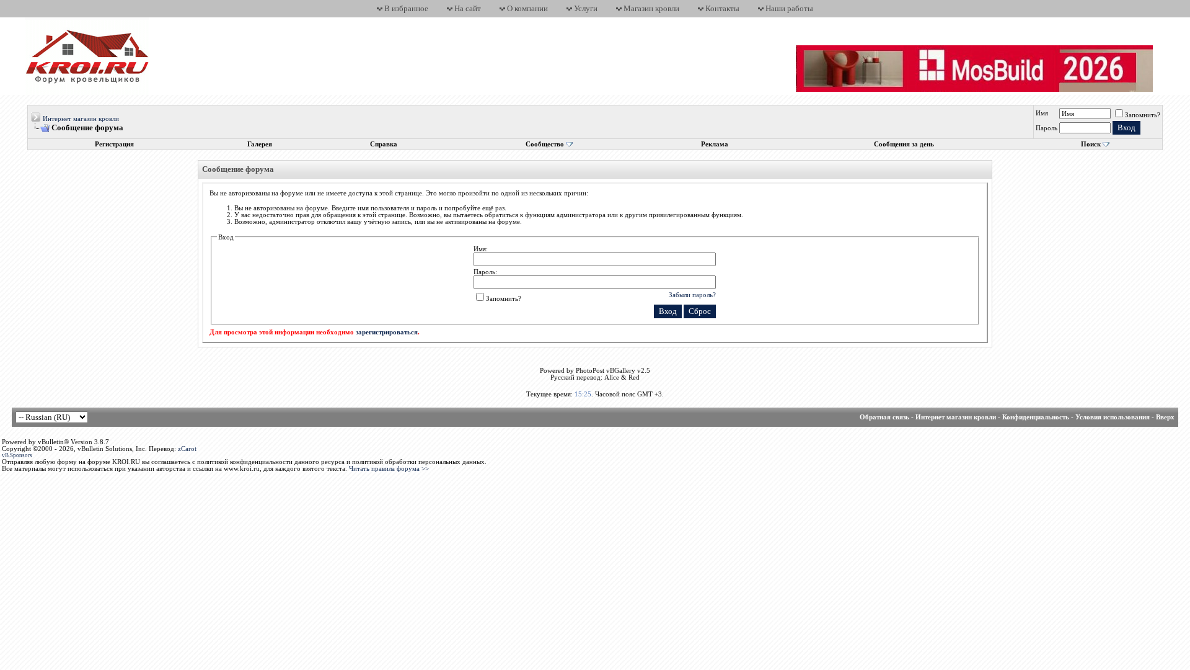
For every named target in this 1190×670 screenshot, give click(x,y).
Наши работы (789, 8)
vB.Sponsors (17, 455)
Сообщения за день (904, 144)
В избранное (406, 8)
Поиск (1091, 144)
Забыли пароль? (692, 294)
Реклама (714, 144)
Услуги (585, 8)
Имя (1042, 113)
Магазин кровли (651, 8)
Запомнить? (1142, 115)
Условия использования (1112, 417)
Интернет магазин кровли (81, 118)
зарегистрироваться (387, 332)
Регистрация (114, 144)
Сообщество (545, 144)
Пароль (1046, 128)
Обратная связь (884, 417)
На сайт (467, 8)
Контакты (722, 8)
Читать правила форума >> (389, 468)
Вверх (1165, 417)
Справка (383, 144)
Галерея (259, 144)
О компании (527, 8)
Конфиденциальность (1035, 417)
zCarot (187, 448)
